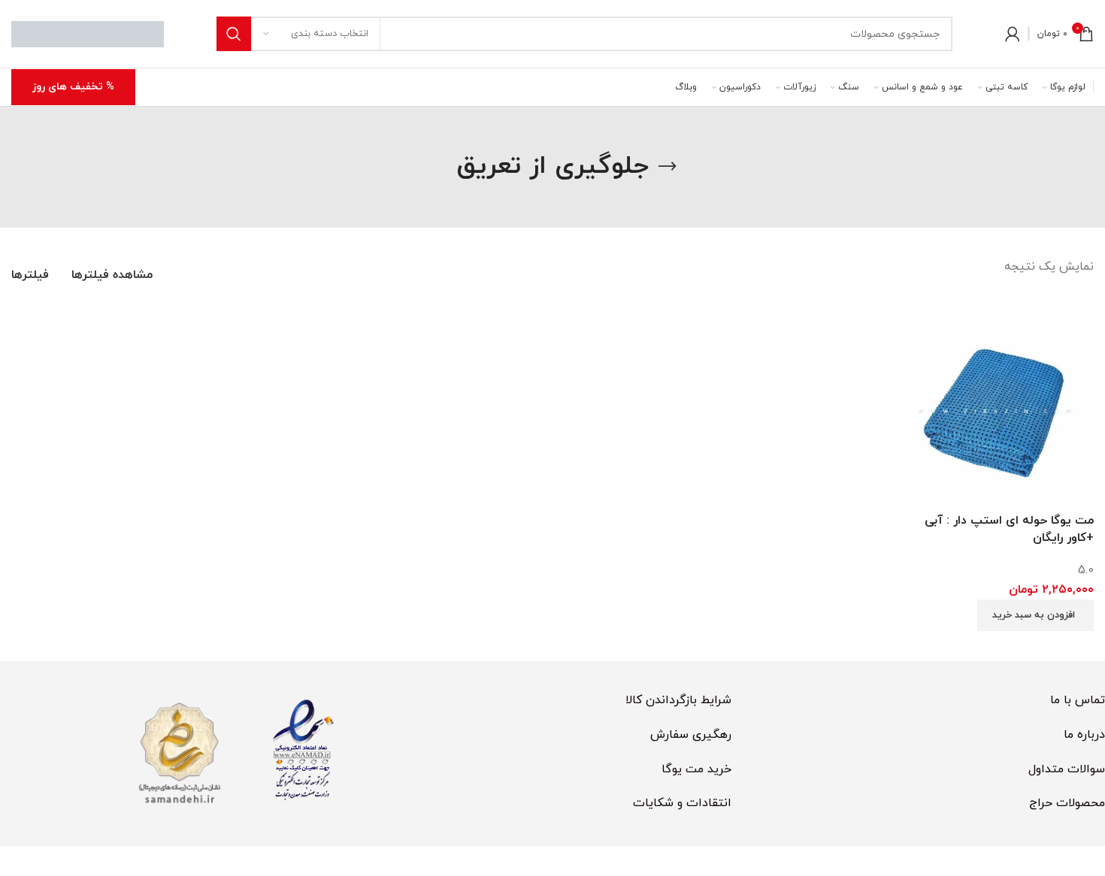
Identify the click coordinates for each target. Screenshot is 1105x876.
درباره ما (1084, 734)
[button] (1035, 615)
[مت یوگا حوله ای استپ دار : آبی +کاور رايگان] (994, 412)
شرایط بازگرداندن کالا (678, 700)
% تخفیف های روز (73, 87)
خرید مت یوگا (696, 769)
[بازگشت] (667, 167)
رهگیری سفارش (690, 734)
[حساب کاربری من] (1013, 34)
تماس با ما (1077, 700)
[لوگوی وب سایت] (87, 33)
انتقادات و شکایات (682, 803)
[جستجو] (233, 34)
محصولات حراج (1067, 803)
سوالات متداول (1066, 769)
